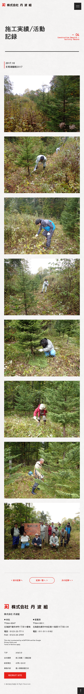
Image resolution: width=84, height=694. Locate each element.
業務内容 (7, 668)
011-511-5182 (46, 631)
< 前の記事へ (16, 580)
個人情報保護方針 (22, 668)
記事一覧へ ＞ (42, 580)
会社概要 (7, 658)
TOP (5, 653)
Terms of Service (10, 644)
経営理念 (7, 663)
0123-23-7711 (17, 631)
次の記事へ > (67, 580)
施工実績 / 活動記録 (23, 658)
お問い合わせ (21, 663)
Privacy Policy (9, 642)
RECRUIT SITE (15, 675)
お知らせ (19, 653)
